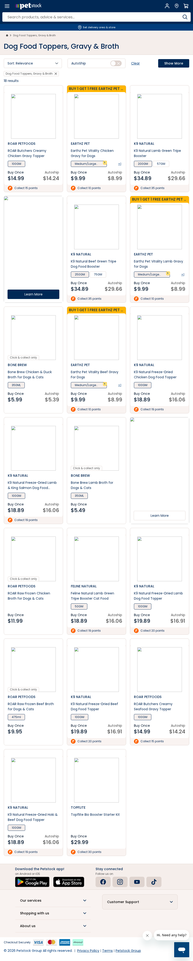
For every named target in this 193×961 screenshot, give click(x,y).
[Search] (184, 16)
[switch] (116, 63)
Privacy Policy (88, 950)
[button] (33, 63)
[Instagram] (120, 882)
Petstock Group (128, 950)
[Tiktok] (153, 882)
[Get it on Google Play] (32, 882)
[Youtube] (137, 882)
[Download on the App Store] (68, 882)
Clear (135, 63)
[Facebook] (103, 882)
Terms (107, 950)
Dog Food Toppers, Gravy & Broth (34, 35)
